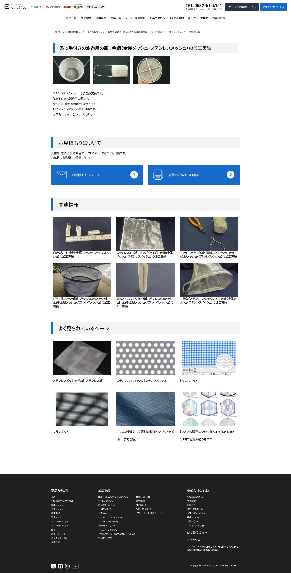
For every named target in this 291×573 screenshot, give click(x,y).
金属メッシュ (57, 509)
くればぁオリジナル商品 (62, 500)
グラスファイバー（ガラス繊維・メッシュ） (116, 533)
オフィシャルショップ (95, 6)
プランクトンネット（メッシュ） (149, 513)
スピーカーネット (59, 533)
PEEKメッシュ (142, 505)
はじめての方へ (197, 532)
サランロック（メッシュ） (109, 521)
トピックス (193, 539)
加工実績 (86, 18)
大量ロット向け (143, 496)
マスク (54, 496)
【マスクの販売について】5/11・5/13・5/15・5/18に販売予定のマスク (207, 435)
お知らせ (191, 505)
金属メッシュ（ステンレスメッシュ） (114, 496)
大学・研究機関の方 (239, 7)
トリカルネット (189, 380)
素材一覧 (71, 18)
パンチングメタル (59, 538)
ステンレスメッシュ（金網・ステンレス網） (78, 380)
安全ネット (56, 517)
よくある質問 (176, 18)
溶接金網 (55, 542)
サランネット (61, 431)
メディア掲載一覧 (195, 509)
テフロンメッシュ (106, 500)
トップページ (58, 32)
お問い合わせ (270, 7)
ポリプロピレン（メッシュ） (110, 517)
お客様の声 (218, 18)
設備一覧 (115, 18)
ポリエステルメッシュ (108, 505)
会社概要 (191, 500)
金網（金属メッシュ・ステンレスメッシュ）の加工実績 (93, 32)
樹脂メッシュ (57, 505)
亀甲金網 (55, 513)
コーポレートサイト (196, 525)
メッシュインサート (106, 525)
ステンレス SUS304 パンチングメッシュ (141, 380)
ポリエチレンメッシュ (107, 529)
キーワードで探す (198, 18)
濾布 (53, 529)
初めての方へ (157, 18)
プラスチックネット (59, 521)
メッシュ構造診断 (135, 18)
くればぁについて (195, 496)
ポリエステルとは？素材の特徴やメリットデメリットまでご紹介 (145, 435)
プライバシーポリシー (197, 513)
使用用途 (101, 18)
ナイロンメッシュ (106, 509)
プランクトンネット (59, 525)
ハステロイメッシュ (144, 509)
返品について (193, 517)
